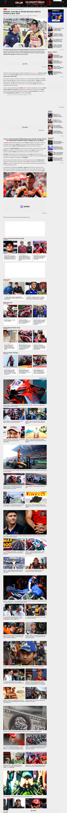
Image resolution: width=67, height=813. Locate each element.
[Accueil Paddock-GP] (5, 3)
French (55, 0)
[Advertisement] (25, 225)
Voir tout (62, 49)
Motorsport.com (34, 73)
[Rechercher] (63, 6)
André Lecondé (20, 9)
